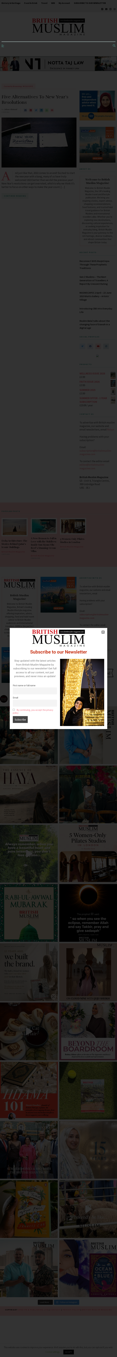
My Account (64, 3)
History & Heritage (11, 3)
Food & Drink (30, 3)
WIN (53, 3)
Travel (44, 3)
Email (15, 697)
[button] (103, 632)
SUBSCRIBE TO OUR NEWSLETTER (90, 3)
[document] (58, 678)
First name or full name (24, 685)
